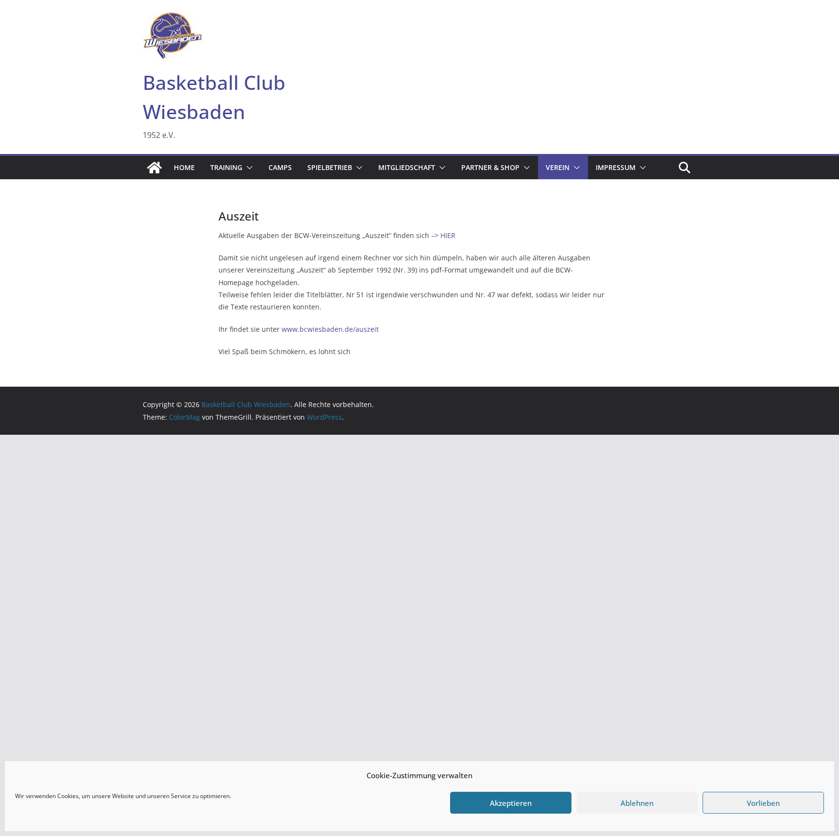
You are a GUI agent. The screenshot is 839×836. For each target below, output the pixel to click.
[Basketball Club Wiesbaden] (154, 167)
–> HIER (443, 235)
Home (184, 167)
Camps (280, 167)
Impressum (616, 167)
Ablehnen (637, 803)
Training (226, 167)
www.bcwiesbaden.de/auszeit (330, 329)
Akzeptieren (511, 803)
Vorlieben (763, 803)
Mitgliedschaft (406, 167)
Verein (558, 167)
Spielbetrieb (329, 167)
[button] (247, 167)
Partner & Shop (490, 167)
